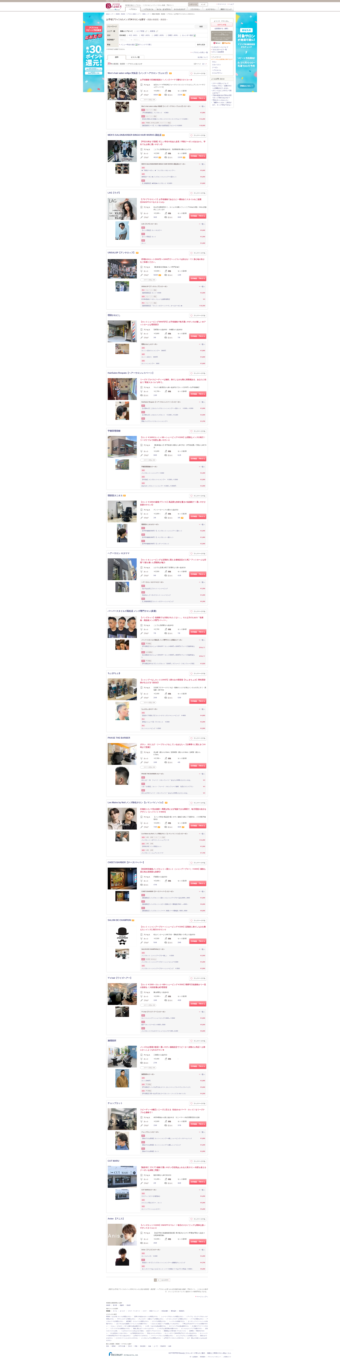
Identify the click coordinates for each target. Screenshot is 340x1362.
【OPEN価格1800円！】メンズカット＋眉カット (157, 537)
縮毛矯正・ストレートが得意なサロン (137, 1321)
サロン (214, 62)
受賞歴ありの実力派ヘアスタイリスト (175, 1331)
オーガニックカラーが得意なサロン (177, 1319)
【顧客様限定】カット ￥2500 (151, 293)
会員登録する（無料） (221, 28)
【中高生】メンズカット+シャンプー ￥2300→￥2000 (159, 479)
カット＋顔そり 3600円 (149, 357)
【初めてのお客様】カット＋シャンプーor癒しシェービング (161, 1145)
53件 (179, 698)
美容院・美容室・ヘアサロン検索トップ (128, 14)
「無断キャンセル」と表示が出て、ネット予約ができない (221, 104)
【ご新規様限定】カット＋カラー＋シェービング (157, 601)
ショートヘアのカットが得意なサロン (172, 1316)
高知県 (129, 1305)
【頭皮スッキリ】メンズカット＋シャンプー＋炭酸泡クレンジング (163, 1262)
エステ (145, 1311)
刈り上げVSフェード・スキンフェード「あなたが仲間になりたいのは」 (165, 793)
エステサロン (210, 9)
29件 (179, 942)
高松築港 (142, 1346)
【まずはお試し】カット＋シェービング (154, 588)
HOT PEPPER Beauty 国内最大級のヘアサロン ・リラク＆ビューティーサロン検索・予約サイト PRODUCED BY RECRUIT (114, 6)
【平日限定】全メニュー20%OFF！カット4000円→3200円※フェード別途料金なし (168, 647)
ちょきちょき (114, 673)
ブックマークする (199, 73)
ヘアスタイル (148, 9)
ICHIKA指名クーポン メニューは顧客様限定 (155, 299)
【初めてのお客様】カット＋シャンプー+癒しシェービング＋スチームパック (166, 1138)
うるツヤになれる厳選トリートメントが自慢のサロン (132, 1323)
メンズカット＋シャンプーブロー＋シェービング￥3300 (159, 962)
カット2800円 (145, 1080)
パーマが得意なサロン (197, 1319)
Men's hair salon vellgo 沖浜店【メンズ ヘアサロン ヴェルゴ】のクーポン (166, 106)
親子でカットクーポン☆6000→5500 (153, 1024)
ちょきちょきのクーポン (149, 709)
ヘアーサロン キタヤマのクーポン (152, 582)
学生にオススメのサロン (154, 1333)
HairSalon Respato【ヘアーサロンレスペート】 (131, 373)
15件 (155, 1125)
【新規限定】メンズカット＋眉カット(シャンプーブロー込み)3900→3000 (165, 898)
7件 (179, 337)
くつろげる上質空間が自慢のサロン (167, 1328)
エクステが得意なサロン (159, 1321)
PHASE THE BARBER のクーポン (152, 774)
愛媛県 (122, 1305)
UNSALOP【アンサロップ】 (121, 252)
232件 (180, 95)
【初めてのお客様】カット (150, 1151)
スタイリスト (216, 65)
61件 (179, 455)
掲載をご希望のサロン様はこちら (219, 1353)
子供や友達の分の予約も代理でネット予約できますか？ (221, 96)
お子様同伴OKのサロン (137, 1333)
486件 (156, 95)
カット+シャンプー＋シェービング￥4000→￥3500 (158, 1018)
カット (143, 243)
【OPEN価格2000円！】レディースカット (155, 543)
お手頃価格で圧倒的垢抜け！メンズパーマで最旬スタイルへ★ (166, 80)
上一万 (156, 1346)
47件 (155, 885)
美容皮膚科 (165, 1311)
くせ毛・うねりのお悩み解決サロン (155, 1326)
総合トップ (109, 14)
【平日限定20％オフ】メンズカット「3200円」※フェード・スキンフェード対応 (167, 663)
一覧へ (202, 106)
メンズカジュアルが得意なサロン (151, 1338)
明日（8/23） (146, 35)
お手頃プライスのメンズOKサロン (174, 1338)
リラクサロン (195, 9)
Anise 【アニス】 (116, 1219)
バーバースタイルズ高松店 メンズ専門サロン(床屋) (132, 611)
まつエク (122, 1311)
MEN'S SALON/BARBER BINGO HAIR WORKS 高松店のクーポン (163, 164)
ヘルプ (231, 4)
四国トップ (145, 14)
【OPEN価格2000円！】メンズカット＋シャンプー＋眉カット (161, 531)
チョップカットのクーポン (150, 1132)
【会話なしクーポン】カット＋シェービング (156, 595)
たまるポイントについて (220, 47)
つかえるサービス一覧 (219, 49)
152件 (180, 157)
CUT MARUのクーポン (149, 1190)
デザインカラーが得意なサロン (126, 1319)
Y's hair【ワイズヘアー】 (120, 978)
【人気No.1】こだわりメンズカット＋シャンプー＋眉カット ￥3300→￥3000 (167, 408)
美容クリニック (226, 9)
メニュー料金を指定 (127, 45)
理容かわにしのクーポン (149, 344)
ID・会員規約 (194, 1356)
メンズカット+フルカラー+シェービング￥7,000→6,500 (159, 1031)
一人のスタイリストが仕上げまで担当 (132, 1331)
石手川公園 (121, 1346)
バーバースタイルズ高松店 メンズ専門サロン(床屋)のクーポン (161, 640)
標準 (116, 57)
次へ (203, 64)
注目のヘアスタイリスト (153, 1331)
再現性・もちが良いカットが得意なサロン (118, 1316)
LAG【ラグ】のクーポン (149, 224)
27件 (155, 1063)
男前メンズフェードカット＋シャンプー (154, 421)
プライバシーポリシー (214, 1356)
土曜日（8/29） (159, 35)
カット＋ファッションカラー (150, 1209)
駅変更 (152, 31)
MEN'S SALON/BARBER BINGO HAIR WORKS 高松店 (135, 135)
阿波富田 (163, 1346)
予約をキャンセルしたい (220, 100)
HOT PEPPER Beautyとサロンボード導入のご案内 (187, 1353)
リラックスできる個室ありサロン (120, 1328)
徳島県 (108, 1305)
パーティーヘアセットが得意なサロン (162, 1335)
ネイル (115, 1311)
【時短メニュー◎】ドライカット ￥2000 (155, 722)
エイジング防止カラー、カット (151, 1202)
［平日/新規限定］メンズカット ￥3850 (154, 112)
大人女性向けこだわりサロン (119, 1333)
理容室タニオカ (115, 495)
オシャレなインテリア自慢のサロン (191, 1328)
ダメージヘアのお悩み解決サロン (179, 1326)
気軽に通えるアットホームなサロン (143, 1328)
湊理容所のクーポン (148, 1074)
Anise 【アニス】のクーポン (150, 1249)
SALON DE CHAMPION (119, 920)
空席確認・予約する (198, 98)
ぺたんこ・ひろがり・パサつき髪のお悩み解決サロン (126, 1326)
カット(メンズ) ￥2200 (149, 1256)
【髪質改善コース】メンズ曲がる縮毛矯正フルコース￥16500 (161, 125)
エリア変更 (140, 31)
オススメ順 (135, 57)
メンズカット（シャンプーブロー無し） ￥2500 (157, 955)
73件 (155, 827)
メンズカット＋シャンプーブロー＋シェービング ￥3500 (160, 968)
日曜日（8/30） (173, 35)
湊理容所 (112, 1040)
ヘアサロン (133, 9)
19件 (155, 762)
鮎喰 (170, 1346)
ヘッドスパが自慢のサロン (177, 1321)
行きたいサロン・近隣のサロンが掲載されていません (221, 87)
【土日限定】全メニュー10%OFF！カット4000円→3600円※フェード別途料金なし (168, 656)
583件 (156, 275)
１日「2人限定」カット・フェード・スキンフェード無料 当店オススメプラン (167, 786)
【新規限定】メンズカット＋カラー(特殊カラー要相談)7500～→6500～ (164, 904)
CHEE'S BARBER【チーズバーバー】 (126, 862)
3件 (155, 337)
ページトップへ (202, 1297)
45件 (179, 1000)
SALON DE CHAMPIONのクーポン (153, 949)
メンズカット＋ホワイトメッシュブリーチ (155, 840)
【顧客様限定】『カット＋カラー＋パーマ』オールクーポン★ (161, 305)
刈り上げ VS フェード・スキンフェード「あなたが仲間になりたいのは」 (166, 780)
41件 (179, 575)
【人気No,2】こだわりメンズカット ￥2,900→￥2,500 (159, 415)
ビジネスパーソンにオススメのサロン (127, 1338)
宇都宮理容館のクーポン (149, 466)
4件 (179, 762)
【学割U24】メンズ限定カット (151, 846)
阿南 (136, 1346)
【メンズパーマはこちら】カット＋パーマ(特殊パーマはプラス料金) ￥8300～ (167, 1269)
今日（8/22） (133, 35)
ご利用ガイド (227, 1356)
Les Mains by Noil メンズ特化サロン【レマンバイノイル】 (136, 802)
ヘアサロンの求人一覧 (200, 52)
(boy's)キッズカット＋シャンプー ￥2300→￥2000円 (158, 486)
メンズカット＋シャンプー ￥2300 (152, 473)
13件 (179, 275)
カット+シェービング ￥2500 (151, 728)
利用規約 (202, 1356)
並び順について (203, 57)
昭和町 (114, 1346)
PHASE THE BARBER (119, 738)
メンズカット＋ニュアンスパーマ (152, 853)
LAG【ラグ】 (114, 193)
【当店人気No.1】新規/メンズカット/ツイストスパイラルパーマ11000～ (165, 119)
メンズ (203, 4)
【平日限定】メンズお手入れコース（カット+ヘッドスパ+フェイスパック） (166, 1087)
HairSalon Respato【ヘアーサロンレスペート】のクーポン (161, 402)
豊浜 (107, 1346)
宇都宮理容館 (114, 431)
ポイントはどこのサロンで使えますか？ (221, 92)
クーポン (215, 67)
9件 (155, 575)
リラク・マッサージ (134, 1311)
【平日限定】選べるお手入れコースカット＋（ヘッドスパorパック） (164, 1093)
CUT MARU (113, 1161)
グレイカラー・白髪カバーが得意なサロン (151, 1319)
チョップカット (115, 1103)
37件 (179, 1125)
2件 (155, 518)
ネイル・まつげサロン (164, 9)
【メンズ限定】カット (148, 236)
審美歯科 (173, 1311)
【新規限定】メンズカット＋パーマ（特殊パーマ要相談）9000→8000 (164, 910)
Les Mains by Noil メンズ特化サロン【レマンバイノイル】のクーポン (164, 833)
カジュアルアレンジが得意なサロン (186, 1335)
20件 (155, 698)
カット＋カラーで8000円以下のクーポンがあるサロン (181, 1333)
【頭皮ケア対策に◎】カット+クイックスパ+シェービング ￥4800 (163, 715)
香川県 (115, 1305)
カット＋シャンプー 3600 (150, 363)
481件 (156, 157)
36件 (155, 217)
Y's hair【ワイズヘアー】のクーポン (153, 1012)
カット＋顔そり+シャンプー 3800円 (153, 350)
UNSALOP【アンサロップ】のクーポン (154, 286)
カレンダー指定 (187, 35)
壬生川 (130, 1346)
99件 (179, 217)
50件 (155, 942)
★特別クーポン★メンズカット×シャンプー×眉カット (159, 177)
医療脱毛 (181, 1311)
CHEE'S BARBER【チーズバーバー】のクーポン (157, 891)
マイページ (222, 4)
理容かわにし (114, 315)
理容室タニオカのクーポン (150, 524)
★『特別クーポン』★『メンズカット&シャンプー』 (158, 170)
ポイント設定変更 (218, 52)
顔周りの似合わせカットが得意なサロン (146, 1316)
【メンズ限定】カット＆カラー (151, 230)
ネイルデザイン (217, 73)
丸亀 (149, 1346)
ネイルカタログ (179, 9)
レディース (193, 4)
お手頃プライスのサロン (140, 1335)
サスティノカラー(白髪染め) (150, 1196)
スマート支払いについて (220, 83)
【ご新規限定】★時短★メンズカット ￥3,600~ (157, 183)
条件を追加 (201, 45)
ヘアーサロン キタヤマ (118, 553)
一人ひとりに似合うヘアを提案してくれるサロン (165, 1323)
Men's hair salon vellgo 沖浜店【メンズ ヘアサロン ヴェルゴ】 (138, 73)
